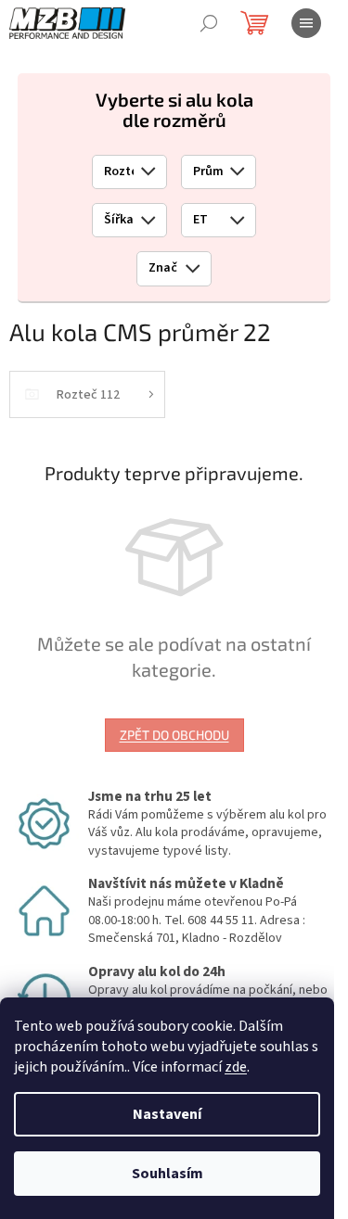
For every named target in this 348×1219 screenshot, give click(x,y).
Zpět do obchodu (174, 735)
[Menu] (306, 23)
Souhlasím (167, 1173)
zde (236, 1067)
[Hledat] (208, 23)
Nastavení (167, 1114)
